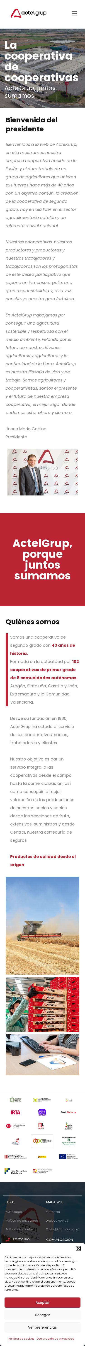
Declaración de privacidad (55, 1339)
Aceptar (43, 1302)
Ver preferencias (42, 1327)
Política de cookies (21, 1339)
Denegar (42, 1315)
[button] (78, 1248)
